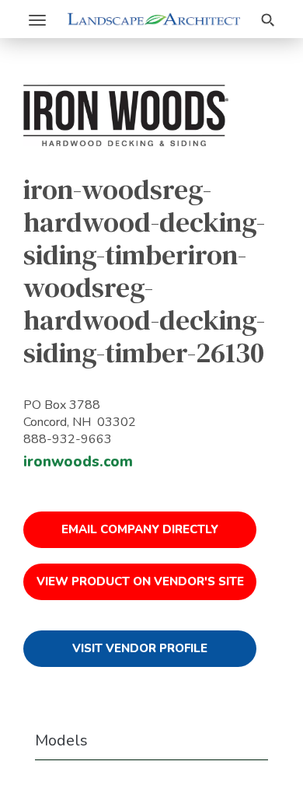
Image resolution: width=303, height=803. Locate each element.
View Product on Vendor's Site (140, 581)
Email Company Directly (139, 529)
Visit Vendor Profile (139, 648)
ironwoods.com (78, 462)
